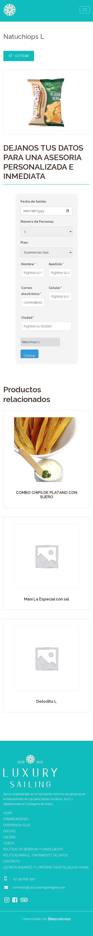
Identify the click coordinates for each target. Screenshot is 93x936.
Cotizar (22, 56)
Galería (9, 837)
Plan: (24, 242)
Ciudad (27, 317)
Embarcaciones (15, 819)
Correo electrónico (31, 291)
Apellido (56, 264)
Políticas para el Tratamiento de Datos (35, 855)
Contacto (11, 861)
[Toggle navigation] (85, 9)
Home (7, 813)
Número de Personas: (37, 221)
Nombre (28, 264)
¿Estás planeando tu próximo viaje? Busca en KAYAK (46, 867)
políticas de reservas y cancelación (33, 849)
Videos (8, 843)
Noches (9, 831)
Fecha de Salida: (33, 201)
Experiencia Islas (16, 825)
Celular (55, 288)
